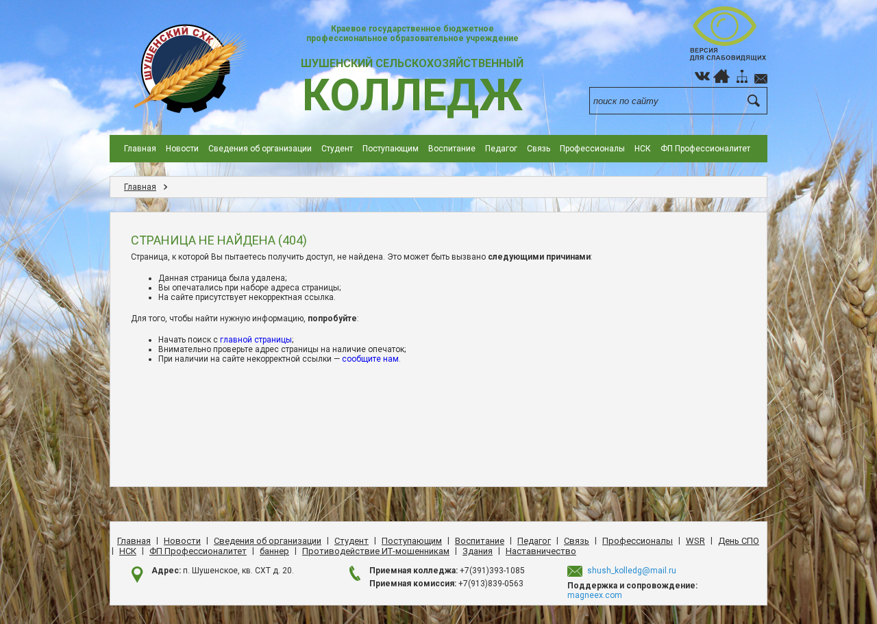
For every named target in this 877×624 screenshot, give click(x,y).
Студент (337, 148)
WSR (695, 541)
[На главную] (721, 76)
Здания (477, 551)
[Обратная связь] (760, 76)
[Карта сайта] (742, 76)
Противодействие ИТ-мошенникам (375, 551)
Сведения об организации (260, 148)
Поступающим (390, 148)
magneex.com (594, 595)
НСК (642, 148)
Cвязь (538, 148)
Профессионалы (592, 148)
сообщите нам (370, 359)
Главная (140, 148)
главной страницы (256, 340)
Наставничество (541, 551)
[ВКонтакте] (702, 76)
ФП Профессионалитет (705, 148)
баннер (274, 551)
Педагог (501, 148)
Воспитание (451, 148)
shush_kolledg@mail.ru (631, 570)
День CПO (738, 541)
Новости (182, 148)
